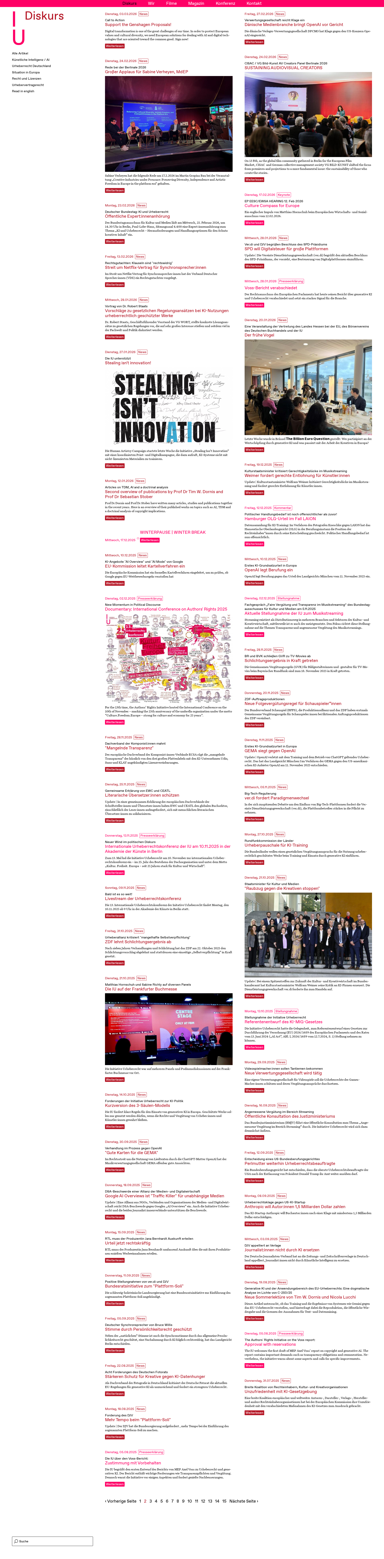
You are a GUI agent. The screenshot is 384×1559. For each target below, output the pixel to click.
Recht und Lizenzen (26, 79)
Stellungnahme (288, 598)
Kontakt (254, 3)
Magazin (196, 3)
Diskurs (129, 3)
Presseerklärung (291, 281)
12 (203, 1501)
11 (197, 1501)
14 (217, 1501)
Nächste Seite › (243, 1501)
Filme (171, 3)
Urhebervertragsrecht (28, 85)
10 (190, 1501)
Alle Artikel (20, 53)
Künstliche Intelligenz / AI (30, 60)
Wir (151, 3)
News (143, 14)
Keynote (284, 195)
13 (210, 1501)
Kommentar (282, 508)
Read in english (23, 91)
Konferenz (225, 3)
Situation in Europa (26, 72)
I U (18, 29)
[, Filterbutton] (138, 538)
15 (224, 1501)
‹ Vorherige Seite (120, 1501)
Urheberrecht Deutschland (31, 66)
